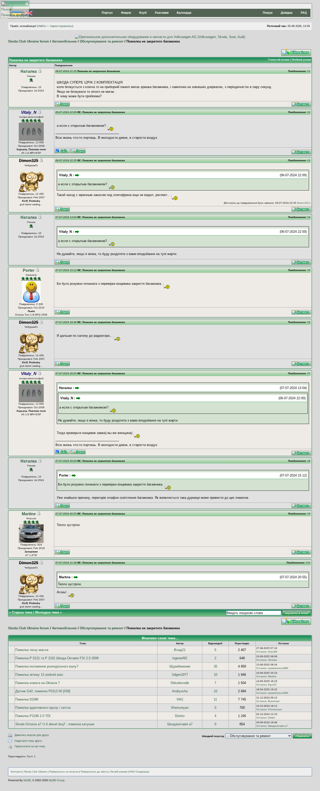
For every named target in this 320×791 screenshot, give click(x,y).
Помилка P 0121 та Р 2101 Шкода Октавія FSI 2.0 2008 (56, 658)
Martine (29, 514)
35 (215, 666)
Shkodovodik (179, 683)
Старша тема (22, 612)
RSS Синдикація (139, 771)
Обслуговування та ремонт (102, 41)
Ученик (31, 76)
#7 (308, 373)
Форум (126, 12)
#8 (308, 461)
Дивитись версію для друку (31, 735)
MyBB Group (56, 780)
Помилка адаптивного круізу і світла (42, 708)
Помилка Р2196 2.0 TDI (32, 716)
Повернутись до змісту (94, 771)
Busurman (274, 701)
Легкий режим (118, 771)
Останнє (261, 651)
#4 (308, 217)
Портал (107, 12)
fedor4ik (272, 651)
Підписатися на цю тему (29, 746)
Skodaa (272, 659)
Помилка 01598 (26, 699)
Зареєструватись (61, 26)
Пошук (267, 12)
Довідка (286, 12)
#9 (308, 513)
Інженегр (31, 275)
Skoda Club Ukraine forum (28, 41)
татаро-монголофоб (31, 117)
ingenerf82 (179, 658)
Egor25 (272, 684)
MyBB (27, 780)
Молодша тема (47, 612)
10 (215, 674)
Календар (184, 12)
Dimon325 (303, 203)
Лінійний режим (301, 59)
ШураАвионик (180, 666)
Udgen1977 (180, 674)
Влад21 (180, 650)
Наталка (28, 71)
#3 (308, 160)
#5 (308, 270)
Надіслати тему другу (28, 740)
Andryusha (180, 691)
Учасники (161, 12)
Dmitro (179, 716)
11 (215, 699)
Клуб (142, 12)
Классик (31, 518)
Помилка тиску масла (31, 650)
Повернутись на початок (63, 771)
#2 (308, 112)
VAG (179, 699)
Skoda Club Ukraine (35, 771)
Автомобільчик (64, 41)
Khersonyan (179, 708)
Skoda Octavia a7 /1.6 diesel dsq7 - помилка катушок (54, 724)
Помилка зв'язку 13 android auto (39, 674)
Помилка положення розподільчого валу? (46, 666)
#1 (308, 71)
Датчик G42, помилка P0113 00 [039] (42, 691)
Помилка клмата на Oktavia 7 (37, 683)
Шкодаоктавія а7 (179, 724)
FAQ (304, 12)
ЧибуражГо (31, 165)
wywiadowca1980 (278, 668)
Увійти (42, 26)
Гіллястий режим (278, 59)
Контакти (16, 771)
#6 (308, 322)
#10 (308, 562)
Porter (28, 270)
